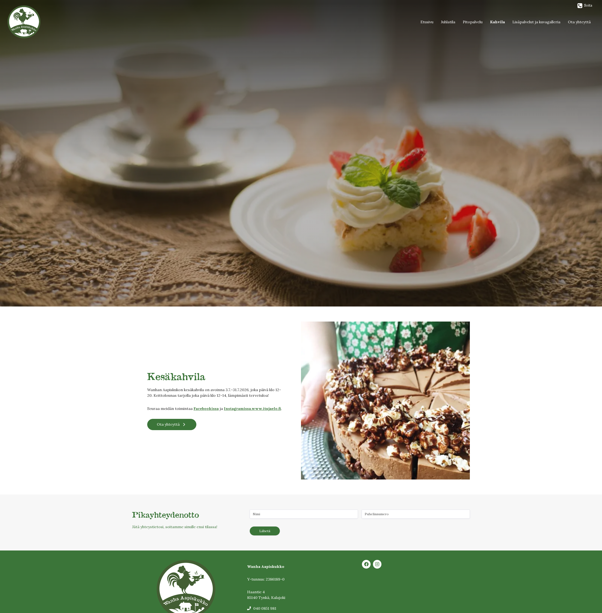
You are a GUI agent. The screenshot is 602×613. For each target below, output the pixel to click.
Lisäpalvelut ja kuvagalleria (536, 22)
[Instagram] (377, 564)
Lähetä (264, 531)
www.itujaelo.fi (266, 408)
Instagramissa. (238, 408)
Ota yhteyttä (579, 22)
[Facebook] (366, 564)
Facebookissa (206, 408)
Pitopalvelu (473, 22)
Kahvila (497, 22)
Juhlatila (448, 22)
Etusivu (426, 22)
